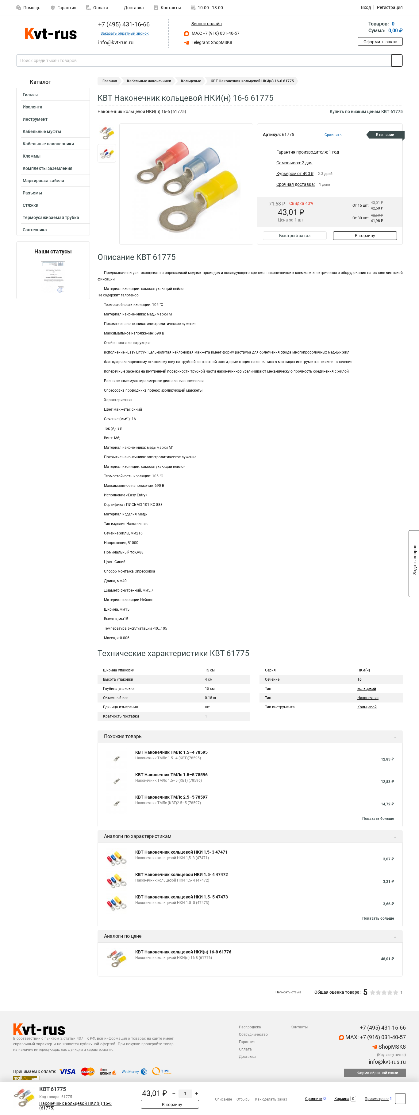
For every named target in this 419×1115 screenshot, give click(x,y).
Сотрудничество (253, 1034)
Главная (109, 81)
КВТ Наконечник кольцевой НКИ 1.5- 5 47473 (181, 896)
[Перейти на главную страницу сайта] (50, 33)
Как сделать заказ (271, 1099)
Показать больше (378, 818)
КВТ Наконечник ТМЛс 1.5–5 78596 (171, 774)
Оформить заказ (380, 41)
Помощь (31, 7)
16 (359, 679)
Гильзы (30, 94)
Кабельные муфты (42, 131)
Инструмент (35, 119)
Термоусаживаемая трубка (51, 217)
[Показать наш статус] (53, 277)
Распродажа (250, 1027)
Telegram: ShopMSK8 (211, 42)
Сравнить (313, 1099)
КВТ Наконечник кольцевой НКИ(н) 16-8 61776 (183, 951)
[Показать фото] (107, 132)
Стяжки (30, 205)
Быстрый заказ (294, 235)
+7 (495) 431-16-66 (123, 24)
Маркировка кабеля (43, 180)
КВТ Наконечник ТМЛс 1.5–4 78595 (171, 752)
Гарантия (66, 7)
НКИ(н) (363, 670)
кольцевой (366, 689)
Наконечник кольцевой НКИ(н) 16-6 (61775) (75, 1105)
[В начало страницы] (400, 1098)
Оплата (100, 7)
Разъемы (32, 192)
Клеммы (31, 156)
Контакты (171, 7)
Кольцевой (367, 707)
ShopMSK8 (391, 1046)
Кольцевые (191, 81)
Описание (223, 1099)
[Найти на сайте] (397, 60)
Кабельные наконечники (48, 143)
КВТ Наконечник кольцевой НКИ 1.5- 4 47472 (181, 874)
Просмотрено (377, 1099)
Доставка (133, 7)
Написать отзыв (288, 992)
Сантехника (35, 229)
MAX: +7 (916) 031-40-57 (215, 33)
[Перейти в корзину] (362, 28)
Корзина (341, 1099)
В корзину (365, 235)
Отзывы (243, 1099)
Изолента (32, 106)
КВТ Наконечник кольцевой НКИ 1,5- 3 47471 (181, 852)
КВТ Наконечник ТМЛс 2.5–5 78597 (171, 797)
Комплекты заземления (47, 168)
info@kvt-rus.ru (386, 1061)
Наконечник (368, 698)
